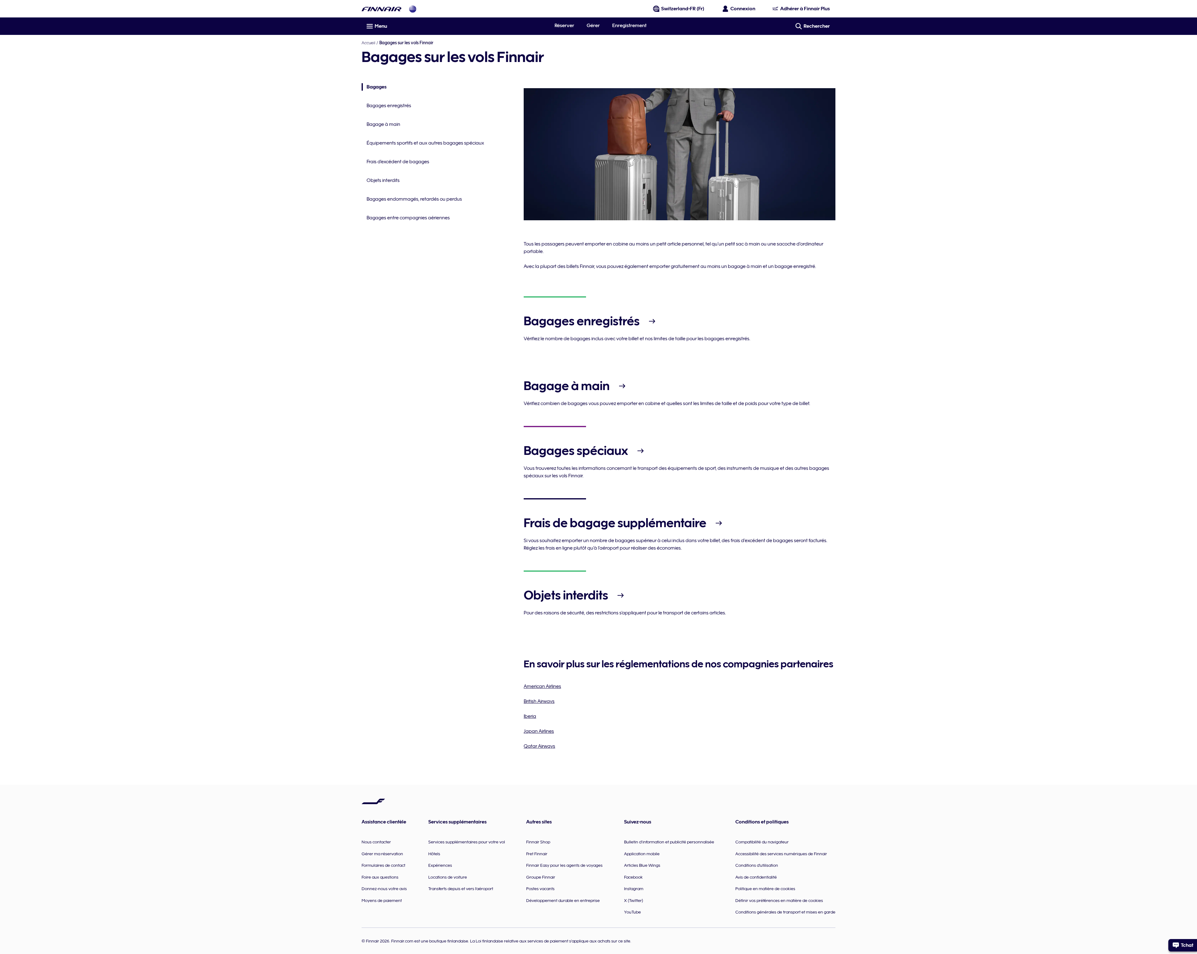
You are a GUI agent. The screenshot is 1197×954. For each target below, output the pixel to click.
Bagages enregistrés (389, 105)
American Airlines (542, 686)
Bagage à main (383, 124)
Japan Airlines (539, 731)
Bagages (374, 87)
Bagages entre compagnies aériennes (408, 218)
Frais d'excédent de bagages (398, 162)
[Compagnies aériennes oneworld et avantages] (412, 9)
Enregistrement (629, 25)
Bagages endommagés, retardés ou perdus (414, 199)
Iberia (530, 716)
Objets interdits (383, 180)
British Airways (539, 701)
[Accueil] (381, 9)
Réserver (564, 25)
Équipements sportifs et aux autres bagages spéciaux (425, 143)
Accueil (368, 42)
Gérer (593, 25)
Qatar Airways (539, 746)
